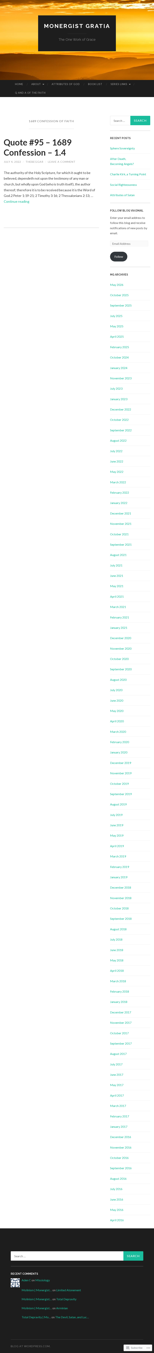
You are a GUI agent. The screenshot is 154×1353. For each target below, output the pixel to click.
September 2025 (121, 305)
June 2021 (116, 575)
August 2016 (118, 1178)
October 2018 (119, 908)
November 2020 (120, 648)
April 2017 (117, 1095)
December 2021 (120, 513)
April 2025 (117, 336)
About (36, 84)
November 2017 (120, 1022)
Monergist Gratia (77, 26)
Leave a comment (61, 161)
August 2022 (118, 440)
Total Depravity (66, 1299)
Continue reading (16, 201)
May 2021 (116, 586)
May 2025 (116, 326)
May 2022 (116, 471)
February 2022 (119, 492)
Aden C (26, 1280)
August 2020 (118, 679)
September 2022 (121, 430)
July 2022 (116, 451)
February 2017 (119, 1116)
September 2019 (121, 794)
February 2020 (119, 742)
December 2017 (120, 1012)
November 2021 (120, 523)
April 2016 (117, 1220)
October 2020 (119, 659)
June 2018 (116, 950)
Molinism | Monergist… (37, 1290)
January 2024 (118, 368)
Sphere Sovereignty (122, 148)
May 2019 (116, 835)
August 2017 (118, 1053)
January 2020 (118, 752)
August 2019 (118, 804)
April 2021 (117, 596)
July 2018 (116, 939)
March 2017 (118, 1105)
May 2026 (116, 284)
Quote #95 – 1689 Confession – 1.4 (38, 147)
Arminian (62, 1308)
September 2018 (121, 918)
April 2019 (117, 846)
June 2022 (116, 461)
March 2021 (118, 607)
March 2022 (118, 482)
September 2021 (121, 544)
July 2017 (116, 1064)
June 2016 (116, 1199)
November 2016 (120, 1147)
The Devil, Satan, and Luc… (72, 1317)
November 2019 (120, 773)
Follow (118, 256)
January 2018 (118, 1001)
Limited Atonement (68, 1290)
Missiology (42, 1280)
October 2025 (119, 295)
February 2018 (119, 991)
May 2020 (116, 711)
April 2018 (117, 970)
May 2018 (116, 960)
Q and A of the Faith (30, 92)
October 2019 (119, 783)
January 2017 (118, 1126)
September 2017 (121, 1043)
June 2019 (116, 825)
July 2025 (116, 316)
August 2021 (118, 555)
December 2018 (120, 887)
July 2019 (116, 815)
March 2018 (118, 981)
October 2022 (119, 419)
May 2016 (116, 1209)
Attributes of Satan (122, 195)
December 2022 (120, 409)
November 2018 (120, 898)
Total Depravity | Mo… (36, 1317)
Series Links (119, 84)
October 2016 (119, 1157)
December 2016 (120, 1137)
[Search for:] (130, 120)
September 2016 (121, 1168)
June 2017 (116, 1074)
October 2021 (119, 534)
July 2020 (116, 690)
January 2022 (118, 503)
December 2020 (120, 638)
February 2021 (119, 617)
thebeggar (34, 161)
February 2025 (119, 347)
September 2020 (121, 669)
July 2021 (116, 565)
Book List (95, 84)
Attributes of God (66, 84)
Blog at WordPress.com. (31, 1346)
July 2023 (116, 388)
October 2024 (119, 357)
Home (19, 84)
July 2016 (116, 1189)
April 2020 (117, 721)
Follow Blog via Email (126, 210)
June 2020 (116, 700)
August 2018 (118, 929)
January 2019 (118, 877)
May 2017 (116, 1085)
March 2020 (118, 731)
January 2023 (118, 399)
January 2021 (118, 627)
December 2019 (120, 763)
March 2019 (118, 856)
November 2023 (120, 378)
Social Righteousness (123, 184)
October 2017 (119, 1033)
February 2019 (119, 867)
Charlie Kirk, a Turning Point (128, 174)
